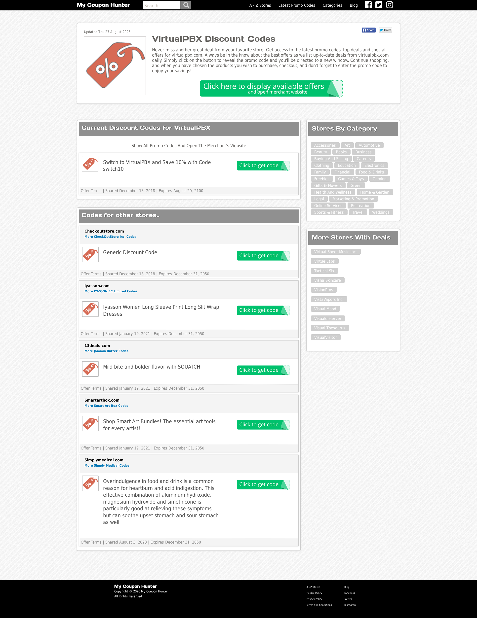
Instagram (350, 604)
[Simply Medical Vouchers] (90, 483)
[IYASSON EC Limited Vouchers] (90, 309)
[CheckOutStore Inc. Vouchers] (90, 254)
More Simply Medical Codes (106, 465)
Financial (342, 172)
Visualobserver (327, 318)
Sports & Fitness (329, 212)
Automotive (369, 145)
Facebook (349, 592)
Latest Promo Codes (296, 5)
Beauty (320, 152)
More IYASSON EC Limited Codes (110, 291)
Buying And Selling (331, 158)
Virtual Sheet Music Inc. (335, 251)
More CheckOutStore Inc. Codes (110, 237)
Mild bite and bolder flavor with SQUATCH (151, 367)
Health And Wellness (333, 192)
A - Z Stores (260, 5)
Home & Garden (374, 192)
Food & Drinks (371, 172)
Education (347, 165)
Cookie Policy (314, 592)
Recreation (360, 205)
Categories (332, 5)
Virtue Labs (324, 261)
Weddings (381, 212)
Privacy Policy (314, 598)
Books (341, 152)
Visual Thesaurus (329, 328)
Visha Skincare (327, 280)
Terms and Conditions (319, 604)
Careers (364, 158)
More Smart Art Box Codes (106, 406)
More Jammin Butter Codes (106, 351)
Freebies (321, 178)
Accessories (325, 145)
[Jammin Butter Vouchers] (90, 369)
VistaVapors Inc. (329, 299)
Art (347, 145)
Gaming (380, 178)
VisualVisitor (325, 337)
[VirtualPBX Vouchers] (90, 164)
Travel (358, 212)
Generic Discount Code (130, 252)
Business (364, 152)
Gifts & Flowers (328, 185)
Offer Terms (91, 190)
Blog (354, 5)
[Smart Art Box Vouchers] (90, 423)
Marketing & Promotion (353, 199)
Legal (319, 199)
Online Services (328, 205)
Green (356, 185)
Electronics (374, 165)
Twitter (348, 598)
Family (320, 172)
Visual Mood (325, 309)
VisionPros (323, 289)
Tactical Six (324, 271)
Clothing (321, 165)
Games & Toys (351, 178)
